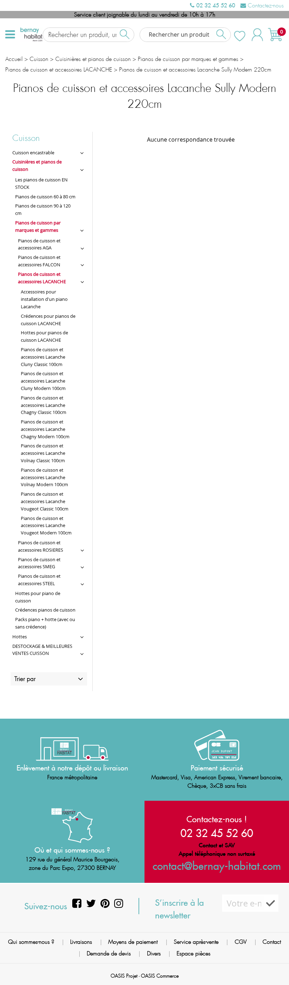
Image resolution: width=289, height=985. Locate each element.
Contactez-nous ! (216, 819)
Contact (272, 942)
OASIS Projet (124, 976)
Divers (154, 953)
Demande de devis (109, 953)
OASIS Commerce (160, 976)
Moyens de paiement (133, 942)
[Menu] (10, 34)
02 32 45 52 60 (215, 5)
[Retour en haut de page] (275, 964)
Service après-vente (196, 942)
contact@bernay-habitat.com (217, 866)
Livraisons (81, 942)
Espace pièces (193, 953)
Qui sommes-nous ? (31, 942)
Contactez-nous (265, 5)
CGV (241, 942)
